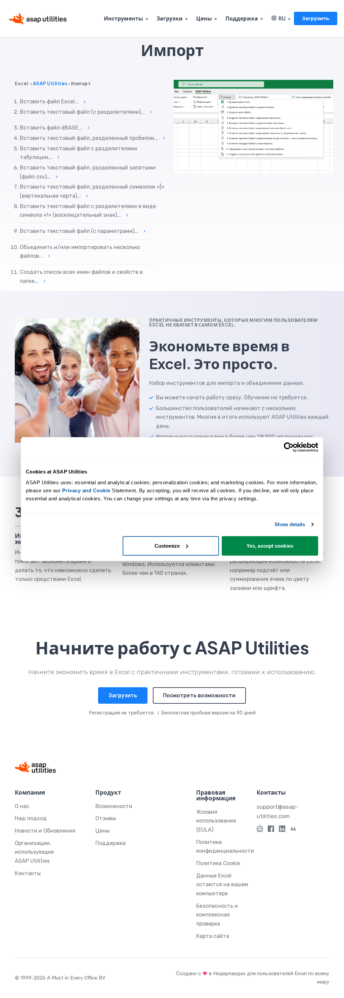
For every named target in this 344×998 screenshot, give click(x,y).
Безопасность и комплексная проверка (217, 915)
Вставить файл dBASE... (54, 127)
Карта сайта (212, 936)
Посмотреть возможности (199, 695)
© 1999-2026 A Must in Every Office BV (60, 978)
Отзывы (105, 818)
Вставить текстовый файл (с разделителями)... (86, 112)
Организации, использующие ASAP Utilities (34, 852)
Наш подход (31, 818)
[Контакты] (260, 830)
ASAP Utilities (50, 83)
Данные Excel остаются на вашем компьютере (222, 884)
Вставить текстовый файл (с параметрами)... (82, 231)
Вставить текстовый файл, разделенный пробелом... (92, 138)
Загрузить (315, 18)
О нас (22, 806)
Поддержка (241, 18)
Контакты (28, 873)
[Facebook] (271, 830)
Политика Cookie (218, 863)
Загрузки (170, 18)
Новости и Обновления (45, 831)
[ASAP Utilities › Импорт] (253, 126)
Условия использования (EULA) (216, 821)
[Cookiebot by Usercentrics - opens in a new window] (288, 447)
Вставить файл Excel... (53, 101)
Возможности (113, 806)
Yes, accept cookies (270, 545)
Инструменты (123, 18)
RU (281, 18)
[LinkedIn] (282, 830)
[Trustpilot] (293, 830)
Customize (167, 545)
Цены (204, 18)
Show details (289, 524)
